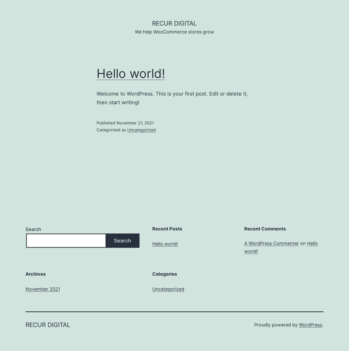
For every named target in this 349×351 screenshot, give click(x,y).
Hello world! (131, 73)
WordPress (310, 324)
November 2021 (43, 289)
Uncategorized (141, 129)
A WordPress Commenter (271, 243)
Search (33, 229)
